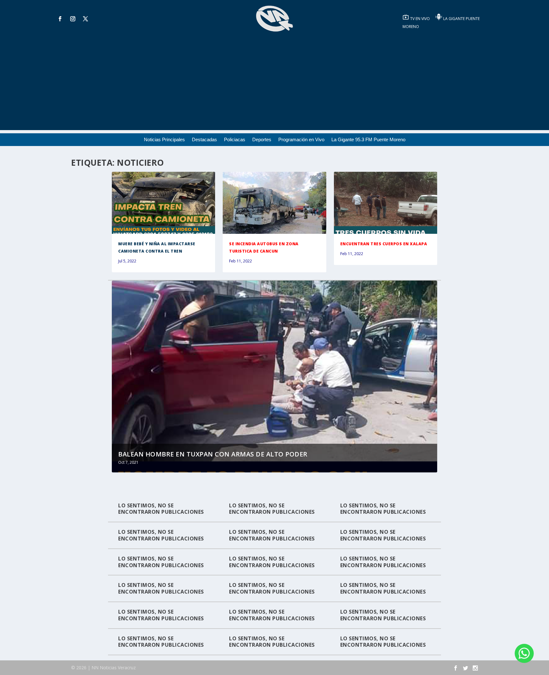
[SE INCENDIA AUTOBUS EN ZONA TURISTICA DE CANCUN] (274, 203)
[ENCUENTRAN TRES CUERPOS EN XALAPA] (385, 203)
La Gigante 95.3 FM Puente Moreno (368, 139)
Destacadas (204, 139)
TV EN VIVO (420, 18)
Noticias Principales (164, 139)
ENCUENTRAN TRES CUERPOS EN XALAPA (383, 244)
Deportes (261, 139)
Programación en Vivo (301, 139)
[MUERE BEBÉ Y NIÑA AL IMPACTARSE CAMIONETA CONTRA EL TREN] (163, 203)
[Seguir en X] (85, 19)
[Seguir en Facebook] (60, 19)
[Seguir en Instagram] (73, 19)
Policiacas (234, 139)
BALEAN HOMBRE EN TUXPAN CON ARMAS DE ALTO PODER (213, 454)
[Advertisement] (274, 85)
